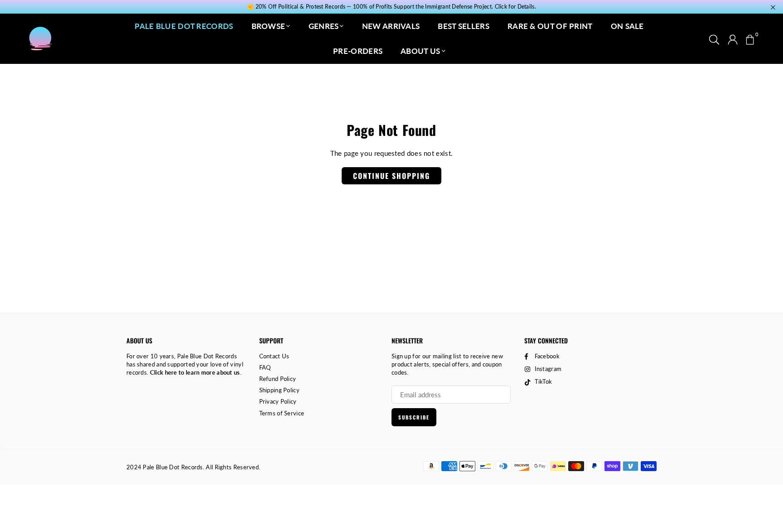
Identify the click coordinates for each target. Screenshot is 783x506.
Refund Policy (277, 378)
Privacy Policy (278, 401)
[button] (750, 38)
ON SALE (627, 26)
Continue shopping (391, 175)
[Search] (714, 38)
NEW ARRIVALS (391, 26)
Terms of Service (281, 413)
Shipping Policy (279, 390)
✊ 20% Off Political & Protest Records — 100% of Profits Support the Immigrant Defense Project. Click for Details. (391, 7)
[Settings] (733, 38)
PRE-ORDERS (357, 51)
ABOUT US (420, 51)
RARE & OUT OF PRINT (550, 26)
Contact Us (274, 356)
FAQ (265, 367)
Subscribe (414, 417)
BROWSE (268, 26)
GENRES (324, 26)
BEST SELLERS (463, 26)
